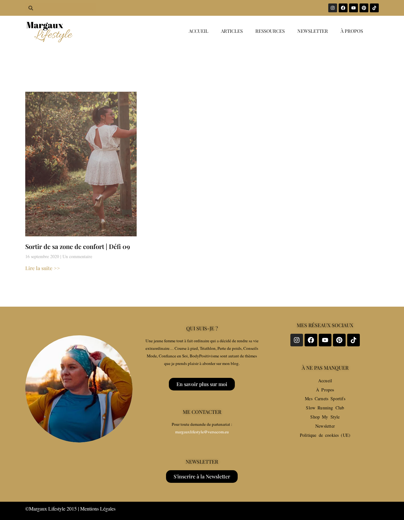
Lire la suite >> (42, 268)
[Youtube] (353, 7)
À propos (352, 31)
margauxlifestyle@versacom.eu (202, 432)
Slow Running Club (325, 408)
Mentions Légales (98, 508)
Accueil (198, 31)
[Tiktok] (374, 7)
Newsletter (312, 31)
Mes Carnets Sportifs (325, 399)
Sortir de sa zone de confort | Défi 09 (77, 246)
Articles (232, 31)
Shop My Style (325, 417)
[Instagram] (332, 7)
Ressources (270, 31)
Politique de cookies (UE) (325, 435)
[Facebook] (343, 7)
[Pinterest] (363, 7)
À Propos (325, 390)
